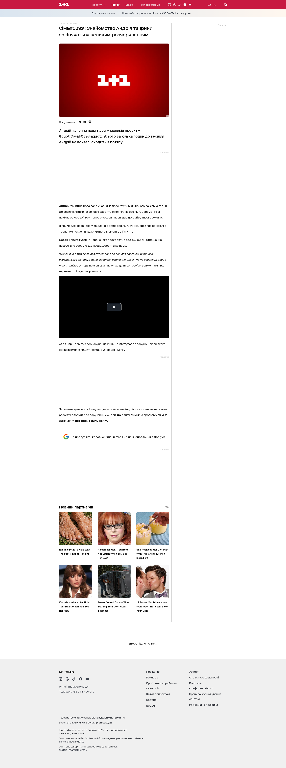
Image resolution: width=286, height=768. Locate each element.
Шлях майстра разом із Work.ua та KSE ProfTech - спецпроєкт (156, 13)
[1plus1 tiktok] (74, 679)
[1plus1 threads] (67, 679)
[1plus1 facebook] (80, 679)
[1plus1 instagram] (60, 679)
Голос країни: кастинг (104, 13)
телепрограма (150, 4)
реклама (152, 677)
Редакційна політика (203, 704)
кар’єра (151, 699)
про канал (153, 671)
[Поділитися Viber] (90, 121)
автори (194, 671)
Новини (115, 4)
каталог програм (158, 693)
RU (214, 4)
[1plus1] (64, 4)
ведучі (151, 705)
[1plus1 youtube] (87, 679)
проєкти (98, 4)
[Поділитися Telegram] (79, 122)
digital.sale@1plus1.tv (71, 741)
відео (129, 4)
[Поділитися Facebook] (84, 122)
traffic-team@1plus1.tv (73, 749)
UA (209, 4)
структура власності (204, 677)
